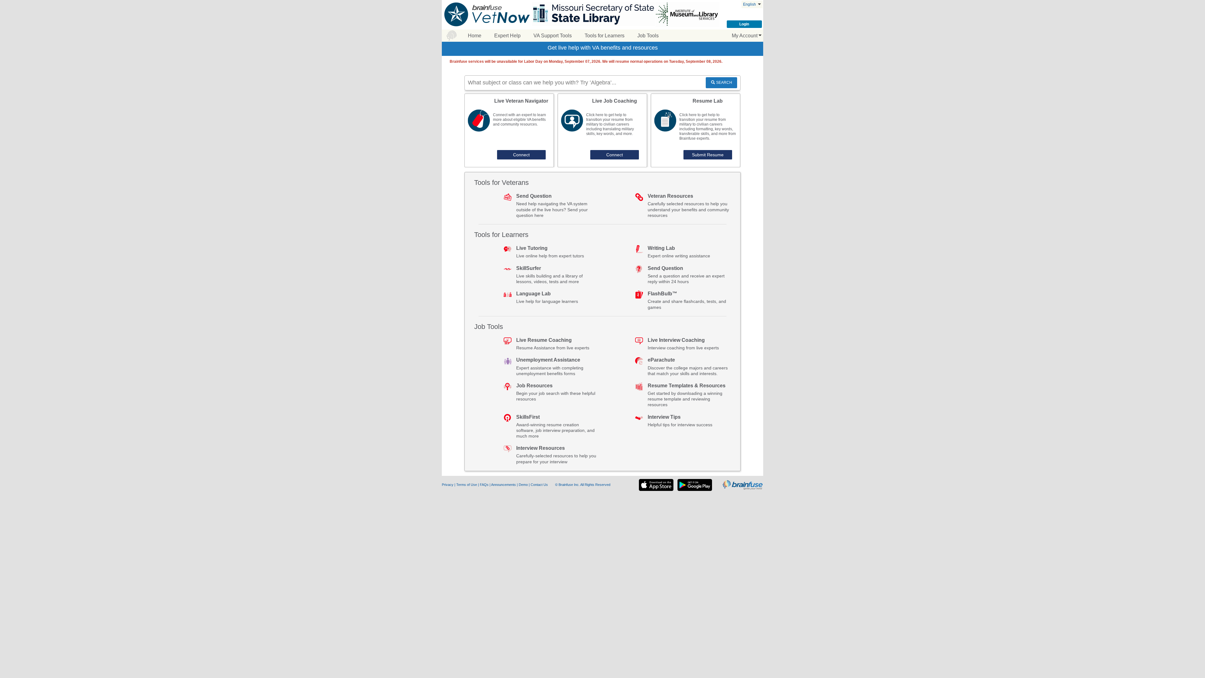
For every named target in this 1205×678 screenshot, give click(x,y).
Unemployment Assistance (548, 360)
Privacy (448, 485)
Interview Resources (540, 448)
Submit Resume (708, 154)
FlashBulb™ (662, 293)
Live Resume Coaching (544, 340)
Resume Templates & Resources (687, 385)
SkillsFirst (528, 417)
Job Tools (648, 35)
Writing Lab (661, 248)
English (750, 4)
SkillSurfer (528, 268)
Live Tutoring (532, 248)
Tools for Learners (604, 35)
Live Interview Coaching (676, 340)
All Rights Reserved (595, 485)
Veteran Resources (670, 196)
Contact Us (540, 485)
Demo (524, 485)
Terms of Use (466, 485)
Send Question (534, 196)
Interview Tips (664, 417)
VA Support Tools (552, 35)
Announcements (504, 485)
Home (474, 35)
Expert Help (507, 35)
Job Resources (534, 385)
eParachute (661, 360)
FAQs (485, 485)
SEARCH (724, 82)
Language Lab (533, 293)
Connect (521, 154)
